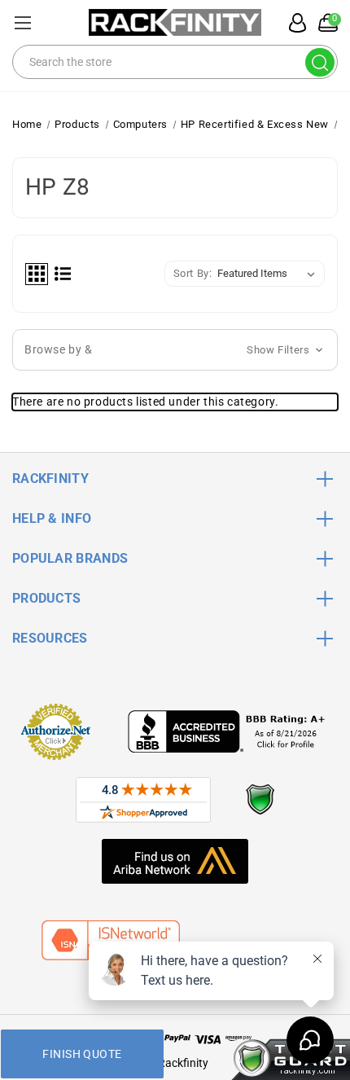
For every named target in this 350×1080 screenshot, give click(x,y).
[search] (320, 62)
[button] (175, 350)
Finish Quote (81, 1053)
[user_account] (293, 23)
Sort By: (192, 273)
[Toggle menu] (22, 22)
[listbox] (269, 273)
